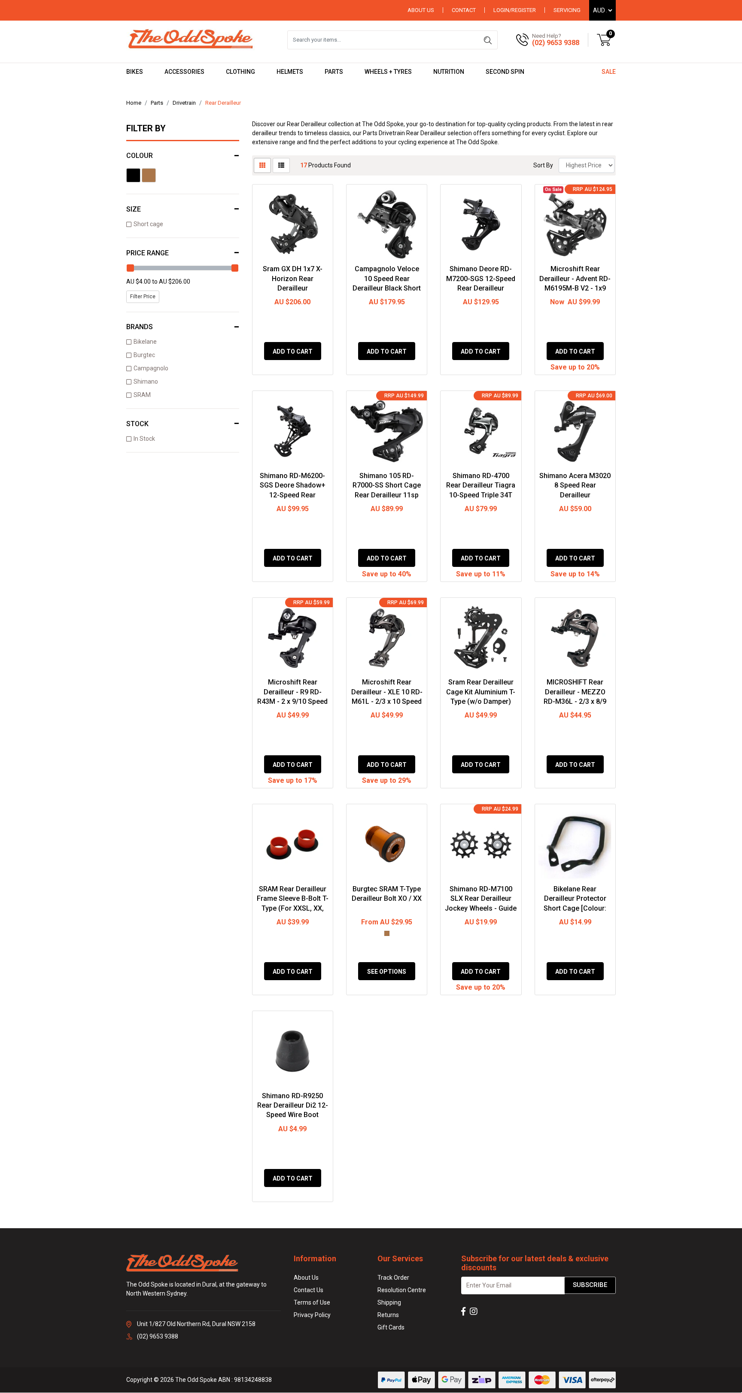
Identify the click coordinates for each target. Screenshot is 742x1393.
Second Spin (505, 71)
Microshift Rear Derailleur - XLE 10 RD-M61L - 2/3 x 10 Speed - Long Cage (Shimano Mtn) (387, 701)
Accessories (184, 71)
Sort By (543, 165)
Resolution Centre (401, 1290)
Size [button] (133, 209)
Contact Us (308, 1290)
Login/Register (514, 10)
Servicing (567, 10)
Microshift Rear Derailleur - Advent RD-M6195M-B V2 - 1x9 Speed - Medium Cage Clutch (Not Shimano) (575, 288)
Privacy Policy (312, 1314)
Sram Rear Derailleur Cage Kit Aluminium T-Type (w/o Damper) (480, 692)
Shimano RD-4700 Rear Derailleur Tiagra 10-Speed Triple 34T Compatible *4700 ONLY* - (480, 495)
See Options (386, 971)
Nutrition (448, 71)
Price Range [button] (147, 253)
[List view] (281, 165)
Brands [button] (139, 327)
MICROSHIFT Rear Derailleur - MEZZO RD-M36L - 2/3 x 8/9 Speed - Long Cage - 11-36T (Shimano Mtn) (575, 701)
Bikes (134, 71)
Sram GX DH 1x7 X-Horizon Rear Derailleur (292, 278)
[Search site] (487, 40)
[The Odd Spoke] (190, 39)
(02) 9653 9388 (555, 43)
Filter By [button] (146, 128)
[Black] (133, 175)
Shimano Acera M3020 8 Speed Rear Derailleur (575, 485)
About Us (420, 10)
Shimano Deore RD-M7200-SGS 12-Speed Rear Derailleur (480, 278)
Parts (334, 71)
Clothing (240, 71)
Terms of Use (312, 1302)
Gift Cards (390, 1327)
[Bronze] (149, 175)
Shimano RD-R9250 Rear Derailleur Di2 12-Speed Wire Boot (292, 1105)
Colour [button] (139, 155)
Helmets (290, 71)
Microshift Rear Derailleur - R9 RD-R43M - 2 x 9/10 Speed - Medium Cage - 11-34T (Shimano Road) (292, 701)
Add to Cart (293, 351)
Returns (388, 1314)
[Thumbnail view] (262, 165)
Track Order (393, 1277)
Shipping (389, 1302)
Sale (609, 71)
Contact (464, 10)
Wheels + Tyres (388, 71)
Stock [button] (137, 424)
